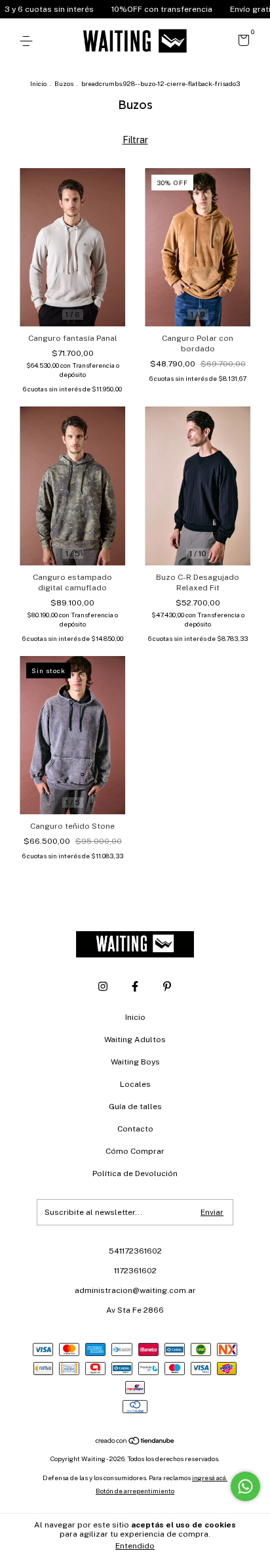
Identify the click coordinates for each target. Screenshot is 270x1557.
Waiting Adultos (135, 1039)
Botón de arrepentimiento (135, 1491)
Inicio (38, 83)
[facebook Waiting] (135, 986)
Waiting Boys (135, 1061)
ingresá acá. (209, 1477)
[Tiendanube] (135, 1442)
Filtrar (135, 140)
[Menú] (28, 41)
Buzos (63, 83)
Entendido (135, 1545)
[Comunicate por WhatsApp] (245, 1486)
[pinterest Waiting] (167, 986)
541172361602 (135, 1251)
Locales (135, 1084)
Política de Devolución (135, 1173)
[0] (241, 43)
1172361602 (135, 1270)
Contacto (135, 1128)
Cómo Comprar (135, 1151)
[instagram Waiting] (103, 986)
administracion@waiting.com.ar (135, 1290)
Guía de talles (135, 1106)
